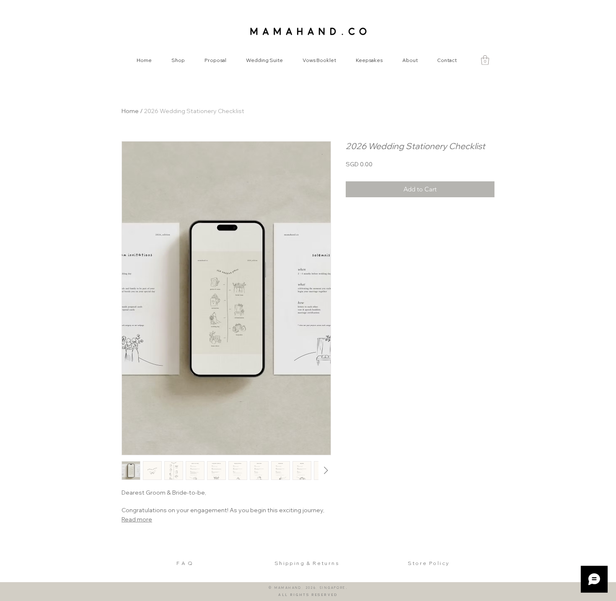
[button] (485, 60)
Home (130, 111)
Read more (137, 519)
